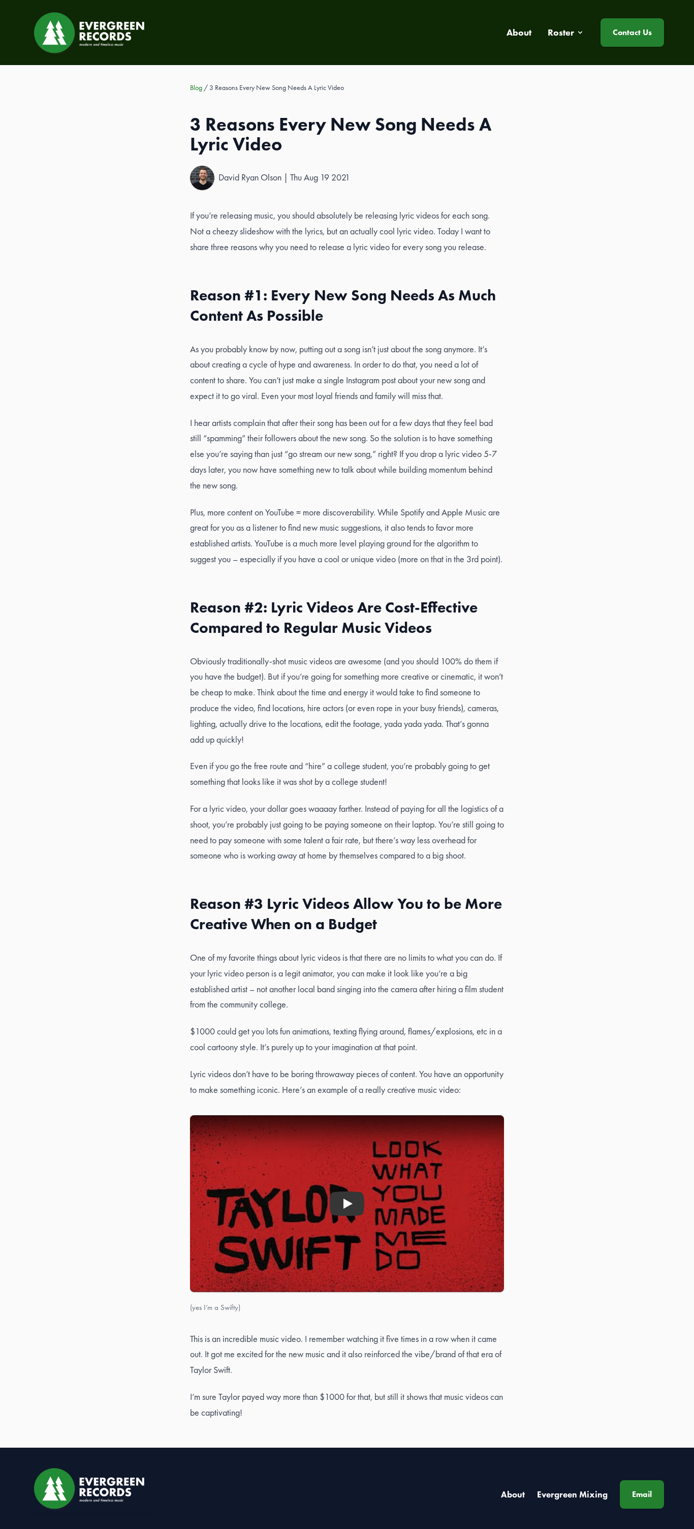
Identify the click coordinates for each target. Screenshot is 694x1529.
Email (642, 1494)
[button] (347, 1203)
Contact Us (632, 32)
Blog (196, 87)
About (513, 1494)
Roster (561, 32)
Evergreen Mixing (572, 1494)
